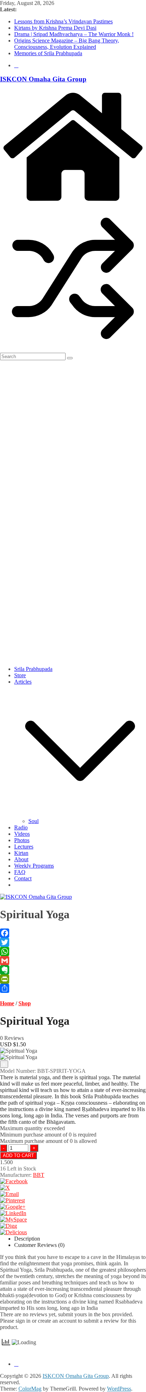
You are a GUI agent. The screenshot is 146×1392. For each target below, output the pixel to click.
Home (7, 1003)
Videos (22, 834)
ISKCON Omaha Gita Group (43, 79)
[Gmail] (73, 960)
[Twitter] (73, 942)
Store (20, 675)
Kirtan (21, 853)
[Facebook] (73, 933)
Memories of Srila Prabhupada (48, 53)
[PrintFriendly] (73, 979)
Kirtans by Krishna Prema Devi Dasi (55, 28)
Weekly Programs (34, 866)
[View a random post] (73, 349)
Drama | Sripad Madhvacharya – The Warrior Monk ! (74, 34)
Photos (21, 840)
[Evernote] (73, 969)
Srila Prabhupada (33, 669)
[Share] (73, 988)
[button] (80, 815)
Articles (23, 682)
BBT (38, 1175)
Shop (24, 1003)
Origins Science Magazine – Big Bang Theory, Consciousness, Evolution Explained (66, 44)
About (21, 859)
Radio (21, 827)
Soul (33, 821)
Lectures (23, 847)
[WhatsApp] (73, 951)
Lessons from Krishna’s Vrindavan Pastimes (63, 21)
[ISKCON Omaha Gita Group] (73, 202)
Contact (23, 878)
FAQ (20, 872)
